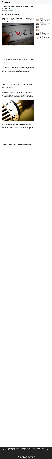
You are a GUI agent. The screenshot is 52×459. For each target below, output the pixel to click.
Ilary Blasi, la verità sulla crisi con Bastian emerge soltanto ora (44, 30)
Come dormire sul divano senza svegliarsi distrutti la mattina (44, 27)
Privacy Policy (28, 457)
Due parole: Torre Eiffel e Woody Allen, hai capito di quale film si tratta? (44, 34)
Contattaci (32, 452)
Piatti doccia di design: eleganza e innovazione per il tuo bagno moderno (45, 20)
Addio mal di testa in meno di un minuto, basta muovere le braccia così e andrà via (45, 38)
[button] (49, 2)
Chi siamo (20, 457)
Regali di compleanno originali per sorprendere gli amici (45, 24)
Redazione (23, 457)
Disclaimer (31, 457)
